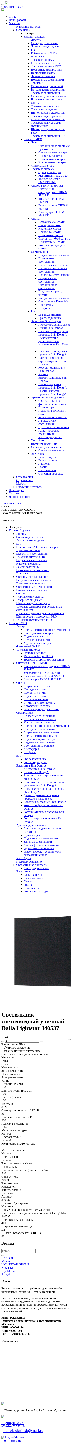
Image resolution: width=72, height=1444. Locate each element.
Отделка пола (24, 480)
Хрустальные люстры (52, 162)
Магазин (14, 23)
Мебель (21, 483)
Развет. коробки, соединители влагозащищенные (50, 434)
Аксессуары (46, 304)
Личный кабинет (19, 496)
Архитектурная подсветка (47, 397)
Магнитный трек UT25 (53, 175)
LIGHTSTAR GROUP (15, 1264)
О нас (12, 16)
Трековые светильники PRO (49, 135)
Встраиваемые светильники (48, 89)
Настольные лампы (43, 72)
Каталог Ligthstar (34, 36)
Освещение (23, 29)
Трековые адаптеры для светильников (46, 124)
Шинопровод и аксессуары (48, 112)
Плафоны (44, 308)
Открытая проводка (50, 473)
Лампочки (44, 463)
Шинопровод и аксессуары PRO (36, 616)
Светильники (39, 251)
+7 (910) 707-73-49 (13, 1426)
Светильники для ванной (47, 86)
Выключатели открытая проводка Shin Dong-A (53, 333)
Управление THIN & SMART (42, 672)
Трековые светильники (45, 92)
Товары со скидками (44, 109)
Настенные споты (49, 228)
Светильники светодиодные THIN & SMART (52, 192)
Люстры (36, 39)
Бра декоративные (49, 314)
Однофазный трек (49, 172)
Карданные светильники (54, 298)
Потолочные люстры (51, 159)
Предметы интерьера (29, 486)
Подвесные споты (49, 231)
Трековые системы (42, 59)
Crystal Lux (8, 1271)
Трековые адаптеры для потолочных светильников (48, 117)
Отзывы (14, 493)
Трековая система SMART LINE (49, 180)
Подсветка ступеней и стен (41, 838)
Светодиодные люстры (53, 152)
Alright (5, 1274)
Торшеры (37, 82)
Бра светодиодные (49, 318)
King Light (7, 1267)
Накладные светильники (46, 99)
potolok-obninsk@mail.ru (22, 1430)
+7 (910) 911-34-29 (12, 1423)
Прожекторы (46, 407)
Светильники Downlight (53, 301)
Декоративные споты (51, 241)
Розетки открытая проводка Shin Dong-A (52, 386)
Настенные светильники (53, 265)
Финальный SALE (42, 165)
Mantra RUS (8, 1261)
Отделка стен (24, 476)
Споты (35, 102)
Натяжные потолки (28, 26)
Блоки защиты (47, 457)
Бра (33, 49)
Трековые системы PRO (46, 66)
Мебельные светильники (46, 63)
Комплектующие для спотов (41, 709)
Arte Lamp (7, 1257)
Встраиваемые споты (51, 221)
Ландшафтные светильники (47, 422)
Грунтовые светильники (53, 427)
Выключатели (47, 470)
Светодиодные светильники (49, 96)
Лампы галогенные (43, 76)
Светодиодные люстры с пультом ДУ (47, 629)
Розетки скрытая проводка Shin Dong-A (52, 392)
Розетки (43, 467)
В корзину (14, 1440)
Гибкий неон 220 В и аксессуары (44, 55)
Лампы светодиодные (45, 46)
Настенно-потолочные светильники (52, 270)
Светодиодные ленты (44, 43)
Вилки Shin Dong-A (50, 327)
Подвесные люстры (50, 155)
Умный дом (38, 440)
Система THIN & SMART (47, 185)
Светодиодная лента (51, 450)
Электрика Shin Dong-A (46, 321)
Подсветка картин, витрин (40, 739)
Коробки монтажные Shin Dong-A (51, 369)
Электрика (37, 453)
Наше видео (16, 490)
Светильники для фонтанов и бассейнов (52, 402)
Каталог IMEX (33, 139)
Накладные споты (49, 225)
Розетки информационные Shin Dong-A (52, 377)
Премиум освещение (44, 443)
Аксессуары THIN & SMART (42, 679)
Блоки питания (47, 460)
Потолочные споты (50, 235)
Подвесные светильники (46, 69)
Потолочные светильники (47, 79)
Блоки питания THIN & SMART (44, 676)
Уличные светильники (45, 106)
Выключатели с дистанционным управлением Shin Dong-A (53, 342)
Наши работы (17, 20)
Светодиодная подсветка (46, 447)
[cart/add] (69, 1039)
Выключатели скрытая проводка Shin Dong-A (52, 353)
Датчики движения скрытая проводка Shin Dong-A (52, 361)
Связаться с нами (12, 6)
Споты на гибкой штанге (54, 238)
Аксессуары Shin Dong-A (54, 324)
